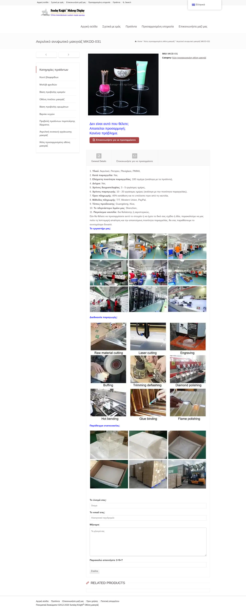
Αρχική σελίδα (42, 2)
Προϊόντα (116, 2)
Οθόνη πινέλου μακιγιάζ (51, 99)
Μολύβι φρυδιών (48, 84)
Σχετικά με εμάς (57, 2)
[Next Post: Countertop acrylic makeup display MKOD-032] (69, 55)
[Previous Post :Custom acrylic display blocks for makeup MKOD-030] (46, 55)
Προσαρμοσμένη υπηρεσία (99, 2)
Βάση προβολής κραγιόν (52, 92)
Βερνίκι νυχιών (47, 114)
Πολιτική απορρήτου (110, 601)
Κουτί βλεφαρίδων (48, 77)
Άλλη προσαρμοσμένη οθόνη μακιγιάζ (189, 58)
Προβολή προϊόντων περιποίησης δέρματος (57, 123)
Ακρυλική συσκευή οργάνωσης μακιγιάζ (55, 133)
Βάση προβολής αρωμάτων (53, 106)
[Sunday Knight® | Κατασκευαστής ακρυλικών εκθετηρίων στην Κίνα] (63, 12)
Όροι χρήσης (92, 601)
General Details (98, 161)
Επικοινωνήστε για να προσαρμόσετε (116, 140)
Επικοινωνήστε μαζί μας (76, 2)
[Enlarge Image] (123, 54)
